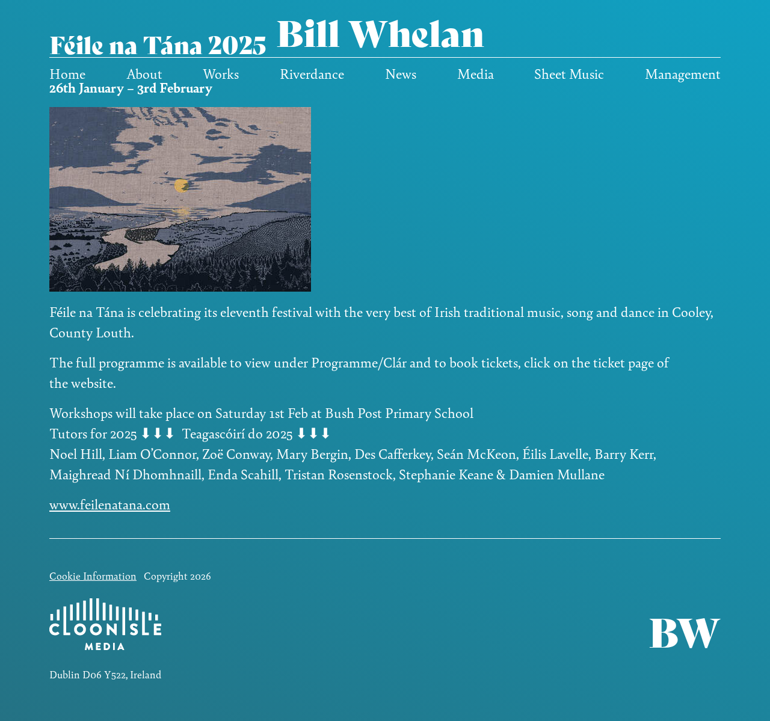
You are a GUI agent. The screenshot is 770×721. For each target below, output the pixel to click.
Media (475, 73)
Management (683, 73)
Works (221, 73)
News (400, 73)
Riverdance (312, 73)
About (144, 73)
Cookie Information (93, 575)
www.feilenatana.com (109, 504)
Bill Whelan (380, 31)
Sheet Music (569, 73)
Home (67, 73)
